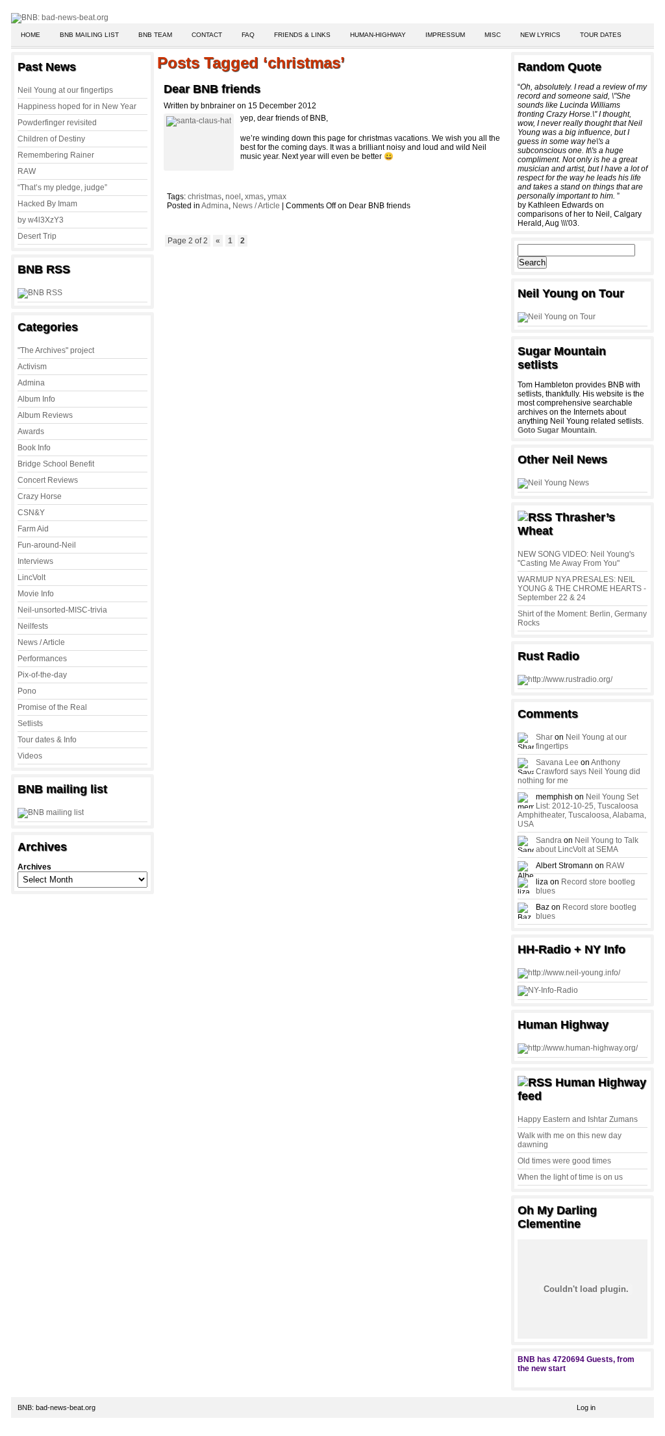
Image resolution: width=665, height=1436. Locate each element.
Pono (27, 691)
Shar (544, 737)
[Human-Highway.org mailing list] (578, 1048)
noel (233, 196)
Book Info (34, 447)
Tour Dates (600, 34)
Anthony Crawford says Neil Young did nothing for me (579, 771)
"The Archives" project (56, 350)
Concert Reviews (48, 480)
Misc (492, 34)
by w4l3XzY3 (41, 220)
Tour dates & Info (47, 739)
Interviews (35, 561)
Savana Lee (557, 762)
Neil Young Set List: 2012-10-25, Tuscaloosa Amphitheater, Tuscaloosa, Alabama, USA (582, 810)
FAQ (248, 34)
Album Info (36, 399)
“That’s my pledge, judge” (62, 187)
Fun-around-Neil (47, 545)
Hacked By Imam (47, 203)
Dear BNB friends (212, 88)
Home (30, 34)
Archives (34, 866)
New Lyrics (540, 34)
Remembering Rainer (56, 155)
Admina (31, 382)
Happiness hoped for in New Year (77, 106)
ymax (277, 196)
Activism (32, 366)
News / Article (41, 642)
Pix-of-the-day (42, 674)
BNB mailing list (89, 34)
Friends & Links (302, 34)
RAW (27, 171)
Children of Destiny (51, 138)
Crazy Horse (40, 496)
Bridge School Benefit (56, 464)
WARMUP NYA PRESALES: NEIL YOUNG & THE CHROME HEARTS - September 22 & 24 (582, 588)
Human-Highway (378, 34)
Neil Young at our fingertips (65, 90)
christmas (204, 196)
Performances (42, 658)
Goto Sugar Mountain (556, 430)
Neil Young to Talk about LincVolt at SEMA (587, 845)
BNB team (155, 34)
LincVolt (31, 577)
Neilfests (33, 626)
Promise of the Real (52, 707)
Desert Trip (37, 236)
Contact (207, 34)
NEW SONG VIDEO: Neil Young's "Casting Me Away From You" (576, 559)
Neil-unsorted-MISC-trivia (62, 610)
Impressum (445, 34)
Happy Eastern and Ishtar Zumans (578, 1119)
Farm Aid (33, 528)
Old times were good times (564, 1160)
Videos (30, 756)
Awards (31, 431)
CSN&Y (31, 512)
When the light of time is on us (570, 1177)
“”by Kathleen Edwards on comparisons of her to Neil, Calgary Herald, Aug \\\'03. (582, 155)
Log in (586, 1407)
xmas (254, 196)
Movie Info (36, 593)
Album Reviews (45, 415)
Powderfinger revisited (57, 122)
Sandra (549, 840)
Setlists (30, 723)
